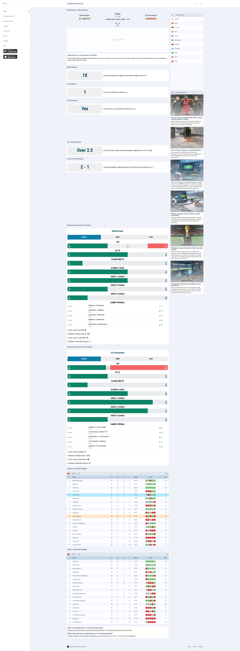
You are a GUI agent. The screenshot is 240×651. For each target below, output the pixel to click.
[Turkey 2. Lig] (166, 473)
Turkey (74, 473)
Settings (5, 41)
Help (15, 46)
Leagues (5, 26)
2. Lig (78, 473)
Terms (189, 647)
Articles (5, 36)
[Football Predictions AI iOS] (15, 57)
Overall (84, 237)
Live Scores (6, 31)
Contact (200, 647)
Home (5, 11)
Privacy (195, 647)
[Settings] (197, 3)
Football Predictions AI (80, 647)
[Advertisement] (118, 40)
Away (151, 237)
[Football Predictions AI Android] (15, 51)
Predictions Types (15, 22)
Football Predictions (15, 17)
